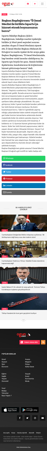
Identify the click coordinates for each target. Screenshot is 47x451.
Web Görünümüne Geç (23, 447)
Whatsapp (9, 158)
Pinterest (8, 179)
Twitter (8, 172)
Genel (4, 14)
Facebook (8, 165)
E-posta (8, 192)
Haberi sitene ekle (31, 342)
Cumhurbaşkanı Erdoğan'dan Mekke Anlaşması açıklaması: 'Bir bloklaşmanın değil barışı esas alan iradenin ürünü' (23, 236)
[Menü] (42, 4)
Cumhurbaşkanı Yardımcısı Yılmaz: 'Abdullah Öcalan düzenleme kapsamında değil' (23, 262)
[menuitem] (28, 4)
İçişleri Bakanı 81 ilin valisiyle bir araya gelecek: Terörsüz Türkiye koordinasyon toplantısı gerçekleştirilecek (23, 288)
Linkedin (8, 186)
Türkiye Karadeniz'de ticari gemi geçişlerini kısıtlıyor (19, 313)
